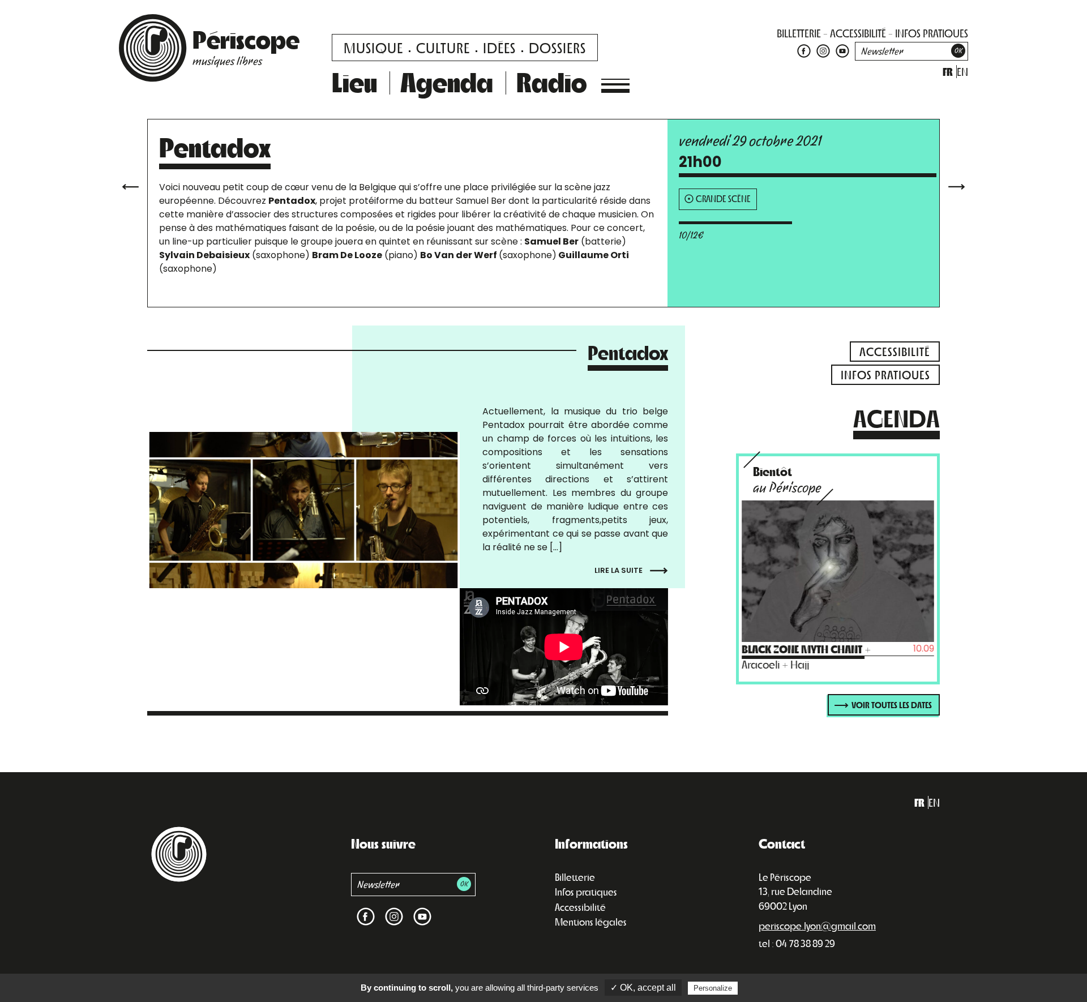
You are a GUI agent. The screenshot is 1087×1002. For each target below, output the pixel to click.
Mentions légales (591, 921)
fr (948, 71)
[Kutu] (130, 185)
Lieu (354, 81)
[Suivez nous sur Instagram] (823, 50)
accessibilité (858, 33)
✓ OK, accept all (643, 987)
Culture (443, 47)
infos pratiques (931, 33)
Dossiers (557, 47)
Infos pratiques (586, 891)
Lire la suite (619, 570)
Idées (499, 47)
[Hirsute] (956, 185)
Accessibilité (580, 907)
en (962, 71)
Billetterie (575, 877)
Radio (551, 81)
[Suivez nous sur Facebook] (804, 50)
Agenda (446, 81)
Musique (373, 47)
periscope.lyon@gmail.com (817, 925)
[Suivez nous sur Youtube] (841, 50)
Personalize (713, 988)
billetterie (799, 33)
